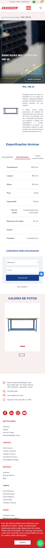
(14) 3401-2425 (12, 391)
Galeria (39, 65)
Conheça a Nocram (9, 503)
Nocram (7, 17)
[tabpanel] (22, 325)
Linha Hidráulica (8, 497)
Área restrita (12, 1)
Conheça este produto (10, 78)
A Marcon (6, 427)
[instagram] (18, 413)
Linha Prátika (7, 500)
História (5, 430)
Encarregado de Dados (11, 460)
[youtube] (24, 413)
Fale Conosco (7, 448)
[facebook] (5, 413)
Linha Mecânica (8, 491)
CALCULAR (22, 278)
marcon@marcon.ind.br (15, 395)
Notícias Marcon (8, 475)
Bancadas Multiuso (15, 17)
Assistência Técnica (10, 457)
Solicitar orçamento (34, 79)
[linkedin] (11, 413)
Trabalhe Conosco (25, 1)
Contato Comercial (9, 451)
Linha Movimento (9, 494)
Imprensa (6, 472)
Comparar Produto (33, 69)
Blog (4, 478)
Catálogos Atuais (9, 515)
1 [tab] (22, 346)
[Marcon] (9, 8)
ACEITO (22, 542)
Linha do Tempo (8, 432)
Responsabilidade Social (11, 435)
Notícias (18, 1)
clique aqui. (32, 535)
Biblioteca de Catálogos (11, 518)
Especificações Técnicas (33, 74)
